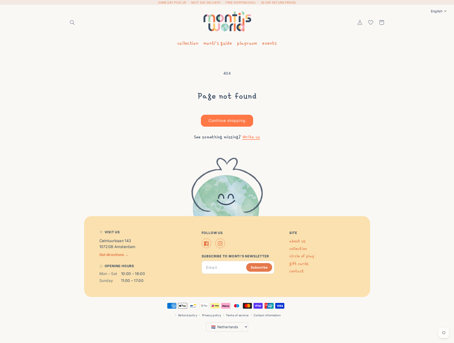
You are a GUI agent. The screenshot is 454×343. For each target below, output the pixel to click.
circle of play (301, 256)
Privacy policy (211, 315)
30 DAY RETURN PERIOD (278, 2)
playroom (247, 43)
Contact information (267, 315)
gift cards (298, 263)
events (269, 43)
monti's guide (217, 43)
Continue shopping (227, 120)
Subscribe (259, 267)
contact (296, 271)
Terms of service (237, 315)
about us (297, 241)
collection (187, 43)
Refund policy (187, 315)
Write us (251, 137)
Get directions (114, 255)
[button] (72, 22)
